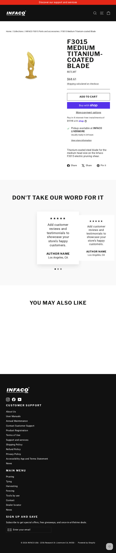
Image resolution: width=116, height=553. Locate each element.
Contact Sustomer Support (20, 425)
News (9, 463)
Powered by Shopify (86, 543)
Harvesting (12, 486)
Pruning (10, 476)
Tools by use (13, 495)
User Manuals (13, 416)
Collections (18, 31)
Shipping (71, 84)
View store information (81, 140)
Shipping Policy (14, 444)
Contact (10, 500)
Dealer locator (13, 505)
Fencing (10, 490)
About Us (11, 411)
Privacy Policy (13, 454)
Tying (9, 481)
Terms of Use (13, 435)
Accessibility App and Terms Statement (27, 458)
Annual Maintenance (17, 421)
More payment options (88, 112)
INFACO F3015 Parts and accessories (42, 31)
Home (8, 31)
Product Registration (17, 430)
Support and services (17, 440)
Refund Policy (13, 449)
